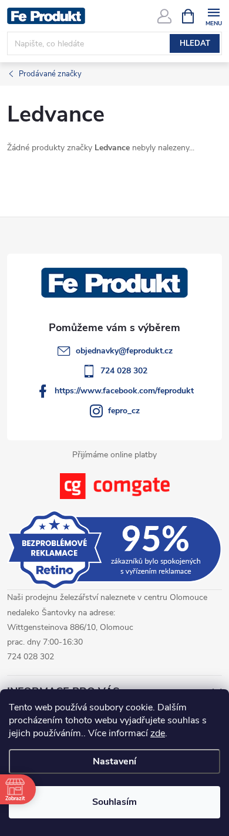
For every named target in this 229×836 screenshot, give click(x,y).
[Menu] (213, 15)
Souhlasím (114, 801)
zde (157, 733)
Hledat (195, 43)
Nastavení (114, 761)
